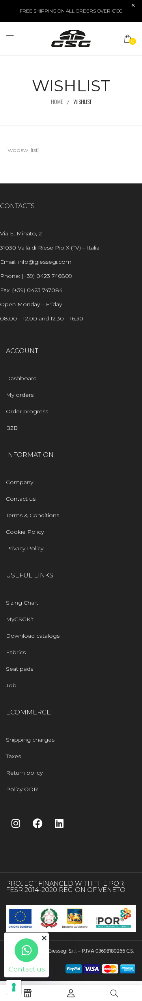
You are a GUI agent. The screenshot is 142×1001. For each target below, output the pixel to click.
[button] (128, 38)
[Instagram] (16, 823)
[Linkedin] (59, 823)
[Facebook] (37, 823)
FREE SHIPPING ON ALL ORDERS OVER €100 (71, 11)
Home (57, 101)
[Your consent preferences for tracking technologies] (13, 987)
